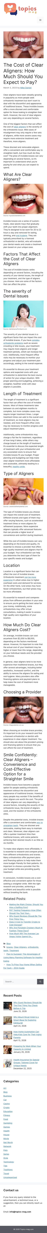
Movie (6, 1138)
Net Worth (8, 1142)
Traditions (8, 1170)
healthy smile (19, 466)
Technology (8, 1162)
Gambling (7, 1123)
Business (7, 1096)
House (6, 1135)
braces (10, 947)
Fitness (6, 1115)
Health (6, 1131)
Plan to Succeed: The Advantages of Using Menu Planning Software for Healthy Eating (22, 957)
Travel (6, 1173)
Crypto (6, 1107)
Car (5, 1100)
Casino (6, 1104)
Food (5, 1119)
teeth (5, 950)
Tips (5, 1166)
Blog (8, 943)
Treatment (14, 950)
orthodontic (33, 947)
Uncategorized (10, 1177)
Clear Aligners (20, 947)
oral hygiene (21, 235)
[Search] (40, 981)
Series (6, 1154)
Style (5, 1158)
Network (7, 1146)
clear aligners (20, 127)
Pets (5, 1150)
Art (4, 1088)
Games (6, 1127)
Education (8, 1111)
